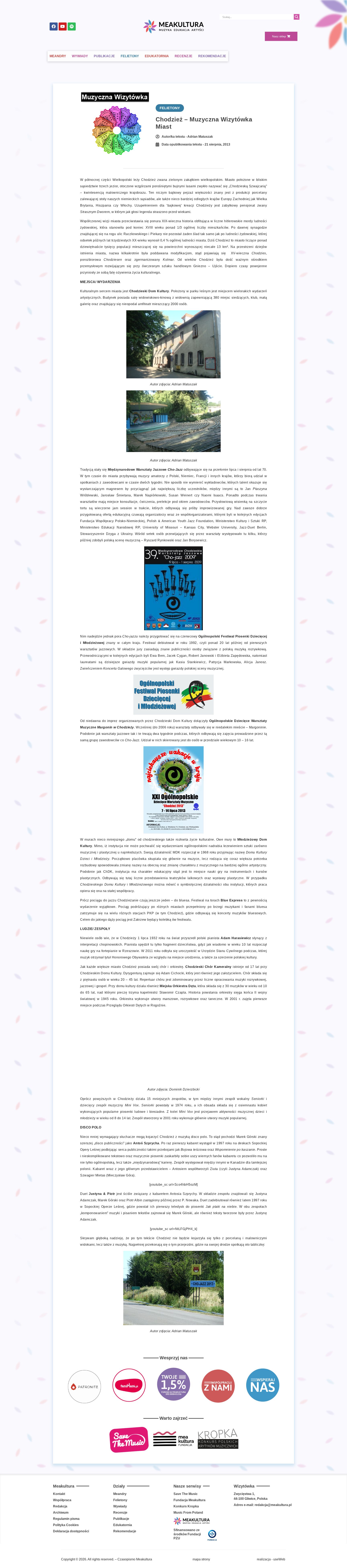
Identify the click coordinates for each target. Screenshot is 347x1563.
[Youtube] (63, 26)
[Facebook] (54, 26)
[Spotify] (72, 26)
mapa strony (201, 1559)
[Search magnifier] (296, 17)
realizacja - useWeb (271, 1559)
